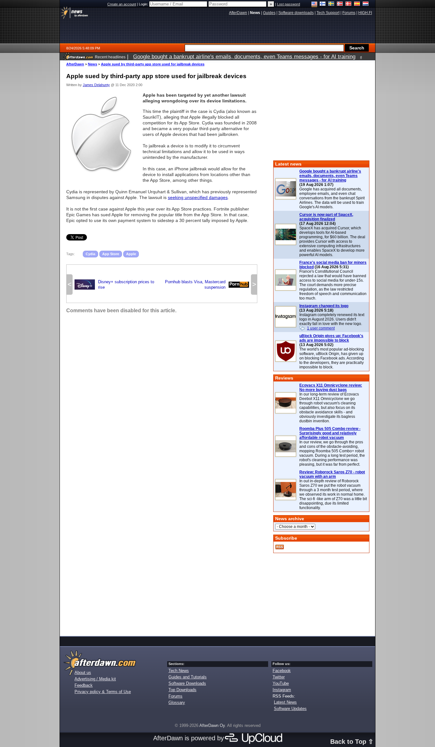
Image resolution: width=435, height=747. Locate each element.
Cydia (90, 254)
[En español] (357, 4)
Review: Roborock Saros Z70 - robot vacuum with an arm (332, 474)
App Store (110, 254)
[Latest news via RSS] (279, 547)
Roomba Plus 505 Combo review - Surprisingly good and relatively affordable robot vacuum (329, 433)
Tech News (178, 670)
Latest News (285, 702)
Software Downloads (187, 683)
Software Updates (290, 708)
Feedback (84, 685)
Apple (131, 254)
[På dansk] (349, 4)
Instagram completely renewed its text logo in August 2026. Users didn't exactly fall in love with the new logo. (331, 319)
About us (83, 672)
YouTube (281, 683)
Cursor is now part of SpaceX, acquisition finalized (326, 216)
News (92, 64)
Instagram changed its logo (323, 306)
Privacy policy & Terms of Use (103, 691)
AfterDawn (75, 64)
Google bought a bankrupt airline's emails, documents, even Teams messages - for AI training (330, 175)
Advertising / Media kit (95, 679)
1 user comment (321, 328)
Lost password (288, 4)
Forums (175, 696)
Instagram (282, 689)
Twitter (279, 677)
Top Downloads (182, 689)
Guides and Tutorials (187, 677)
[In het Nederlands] (366, 4)
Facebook (282, 670)
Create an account (121, 4)
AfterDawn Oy (212, 725)
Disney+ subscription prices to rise (114, 284)
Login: (144, 4)
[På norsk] (340, 4)
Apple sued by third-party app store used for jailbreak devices (152, 64)
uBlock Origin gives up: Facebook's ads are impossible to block (331, 338)
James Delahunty (96, 85)
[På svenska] (331, 4)
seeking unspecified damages (198, 197)
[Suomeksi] (323, 4)
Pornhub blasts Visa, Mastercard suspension (207, 284)
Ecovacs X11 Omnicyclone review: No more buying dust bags (330, 387)
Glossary (176, 702)
